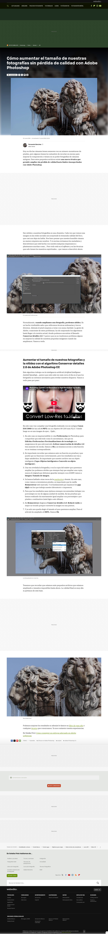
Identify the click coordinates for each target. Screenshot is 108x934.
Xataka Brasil (10, 921)
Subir (96, 889)
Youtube (100, 6)
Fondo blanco (36, 847)
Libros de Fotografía (12, 866)
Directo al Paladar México (53, 919)
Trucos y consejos (28, 858)
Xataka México (11, 919)
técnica (34, 728)
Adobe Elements (28, 870)
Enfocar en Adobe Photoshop (46, 740)
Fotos (29, 45)
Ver (55, 785)
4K (39, 45)
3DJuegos (23, 897)
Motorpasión (66, 897)
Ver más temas (12, 875)
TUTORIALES (49, 6)
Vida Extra (23, 900)
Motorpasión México (66, 919)
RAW (41, 870)
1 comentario (13, 75)
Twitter (22, 75)
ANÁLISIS (24, 6)
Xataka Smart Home (10, 905)
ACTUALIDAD (15, 6)
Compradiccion (80, 902)
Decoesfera (79, 900)
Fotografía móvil (11, 861)
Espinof (37, 900)
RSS (76, 874)
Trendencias (79, 897)
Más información (66, 932)
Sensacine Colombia (37, 921)
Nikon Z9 (93, 847)
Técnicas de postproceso (27, 862)
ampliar (59, 740)
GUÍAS (57, 6)
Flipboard (94, 6)
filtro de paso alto (76, 725)
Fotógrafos (43, 858)
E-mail (27, 75)
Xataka (9, 897)
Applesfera (10, 902)
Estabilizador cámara (24, 847)
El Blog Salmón (94, 897)
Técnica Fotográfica (45, 866)
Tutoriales (32, 740)
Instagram (97, 6)
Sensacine (37, 897)
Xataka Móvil (10, 900)
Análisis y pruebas (12, 858)
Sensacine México (40, 919)
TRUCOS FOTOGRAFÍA (36, 6)
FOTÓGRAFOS (65, 6)
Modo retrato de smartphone (73, 847)
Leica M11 (86, 847)
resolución (58, 479)
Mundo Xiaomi (11, 908)
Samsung (22, 45)
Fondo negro (46, 847)
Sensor (35, 45)
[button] (36, 144)
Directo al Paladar (53, 897)
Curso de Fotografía (29, 866)
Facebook (91, 6)
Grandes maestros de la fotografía (13, 870)
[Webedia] (97, 1)
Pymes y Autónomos (93, 900)
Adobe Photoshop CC (70, 740)
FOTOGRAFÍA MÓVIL (77, 6)
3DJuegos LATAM (25, 919)
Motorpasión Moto (67, 900)
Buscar (97, 882)
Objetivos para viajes (57, 847)
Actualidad (43, 861)
